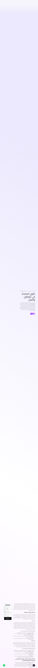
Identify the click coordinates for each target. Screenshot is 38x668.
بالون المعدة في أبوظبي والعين (23, 291)
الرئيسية (33, 291)
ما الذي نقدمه (29, 291)
